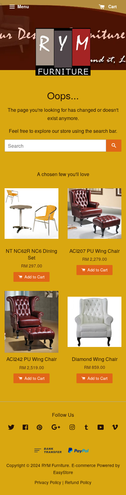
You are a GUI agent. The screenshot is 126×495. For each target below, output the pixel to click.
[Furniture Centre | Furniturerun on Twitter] (11, 428)
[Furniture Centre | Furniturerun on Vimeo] (115, 428)
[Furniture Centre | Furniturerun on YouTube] (100, 428)
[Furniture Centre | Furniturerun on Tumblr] (86, 428)
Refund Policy (78, 482)
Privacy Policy (48, 482)
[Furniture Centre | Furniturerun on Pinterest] (39, 428)
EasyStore (63, 472)
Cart (112, 6)
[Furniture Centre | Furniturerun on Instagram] (72, 428)
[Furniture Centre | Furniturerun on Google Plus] (55, 428)
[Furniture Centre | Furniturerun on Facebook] (25, 428)
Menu (22, 6)
